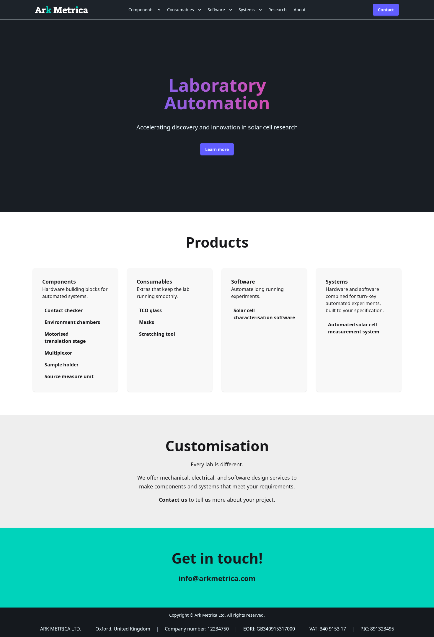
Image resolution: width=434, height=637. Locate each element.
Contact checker (64, 310)
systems (247, 9)
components (141, 9)
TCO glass (150, 310)
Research (277, 9)
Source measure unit (69, 376)
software (216, 9)
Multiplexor (58, 353)
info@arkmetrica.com (217, 578)
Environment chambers (72, 322)
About (300, 9)
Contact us (173, 499)
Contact (386, 9)
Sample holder (62, 364)
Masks (146, 322)
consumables (180, 9)
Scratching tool (157, 334)
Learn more (217, 149)
